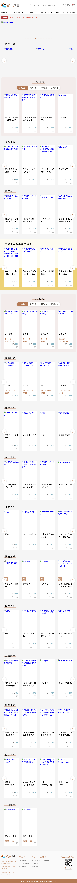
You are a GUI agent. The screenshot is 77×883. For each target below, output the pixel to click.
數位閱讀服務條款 (24, 864)
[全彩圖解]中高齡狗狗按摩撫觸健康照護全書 (29, 685)
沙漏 (43, 435)
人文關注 (54, 88)
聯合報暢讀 (27, 836)
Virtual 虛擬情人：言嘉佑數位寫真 (29, 785)
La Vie (7, 385)
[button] (4, 60)
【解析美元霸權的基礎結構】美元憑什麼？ (29, 120)
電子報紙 (40, 12)
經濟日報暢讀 (10, 836)
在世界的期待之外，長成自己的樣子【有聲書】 (65, 586)
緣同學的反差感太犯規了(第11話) (65, 735)
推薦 (3, 12)
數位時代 (26, 385)
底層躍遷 (62, 117)
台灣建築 (62, 385)
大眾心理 (33, 88)
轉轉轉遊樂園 (64, 435)
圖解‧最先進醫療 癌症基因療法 (65, 537)
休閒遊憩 (44, 304)
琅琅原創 (73, 12)
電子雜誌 (30, 12)
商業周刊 (26, 334)
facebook (45, 861)
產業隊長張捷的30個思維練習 (11, 118)
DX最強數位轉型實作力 (11, 485)
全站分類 (11, 12)
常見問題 (35, 864)
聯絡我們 (35, 867)
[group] (38, 30)
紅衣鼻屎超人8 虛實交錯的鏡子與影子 (11, 172)
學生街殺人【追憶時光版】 (65, 272)
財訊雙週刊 (45, 334)
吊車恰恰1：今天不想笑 (29, 170)
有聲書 (50, 12)
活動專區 (59, 12)
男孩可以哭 (63, 169)
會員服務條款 (22, 861)
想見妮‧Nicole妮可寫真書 (10, 785)
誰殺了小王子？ (29, 435)
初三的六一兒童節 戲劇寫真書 (11, 684)
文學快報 (44, 88)
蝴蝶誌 (8, 633)
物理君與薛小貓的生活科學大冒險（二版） (47, 636)
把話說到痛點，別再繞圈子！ (29, 220)
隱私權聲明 (22, 867)
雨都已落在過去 (29, 534)
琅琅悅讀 (65, 12)
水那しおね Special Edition (63, 785)
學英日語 (33, 304)
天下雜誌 (9, 334)
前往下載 (68, 868)
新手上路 (35, 861)
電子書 (21, 12)
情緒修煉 (26, 583)
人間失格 (44, 583)
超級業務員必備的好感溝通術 (11, 220)
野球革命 (44, 683)
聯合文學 (44, 385)
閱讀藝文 (54, 304)
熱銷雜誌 (22, 304)
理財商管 (22, 88)
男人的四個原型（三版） (65, 634)
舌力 (7, 534)
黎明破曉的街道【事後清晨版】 (29, 272)
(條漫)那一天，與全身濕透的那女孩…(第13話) (29, 735)
